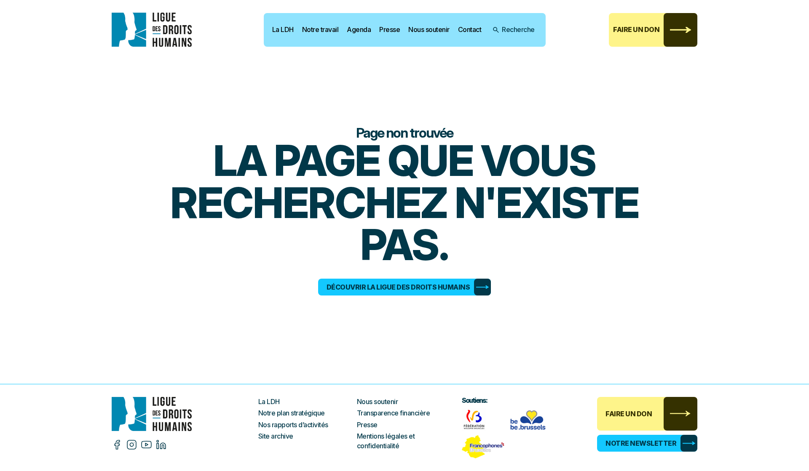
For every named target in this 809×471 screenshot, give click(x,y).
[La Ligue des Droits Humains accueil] (185, 414)
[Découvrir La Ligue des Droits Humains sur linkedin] (161, 444)
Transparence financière (393, 413)
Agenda (359, 29)
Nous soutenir (429, 29)
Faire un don (636, 29)
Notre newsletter (640, 443)
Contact (470, 29)
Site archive (275, 436)
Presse (389, 29)
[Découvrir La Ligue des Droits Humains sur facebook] (117, 444)
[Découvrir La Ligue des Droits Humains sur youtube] (146, 444)
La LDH (283, 29)
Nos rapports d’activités (293, 424)
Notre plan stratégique (291, 413)
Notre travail (320, 29)
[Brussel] (530, 419)
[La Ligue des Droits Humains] (158, 30)
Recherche (518, 29)
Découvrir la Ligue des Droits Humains (398, 287)
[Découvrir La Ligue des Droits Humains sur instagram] (131, 444)
